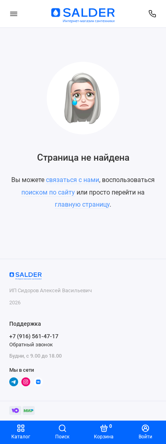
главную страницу (82, 204)
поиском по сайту (48, 192)
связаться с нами (72, 180)
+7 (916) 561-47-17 (33, 336)
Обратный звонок (31, 344)
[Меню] (13, 13)
